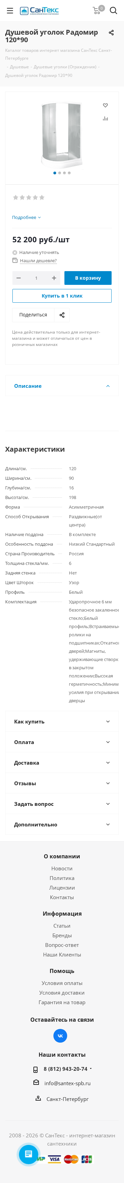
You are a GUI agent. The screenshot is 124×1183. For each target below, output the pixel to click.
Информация (62, 913)
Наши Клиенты (62, 954)
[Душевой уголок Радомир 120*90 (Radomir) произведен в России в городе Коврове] (62, 135)
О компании (62, 856)
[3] (29, 197)
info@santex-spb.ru (67, 1083)
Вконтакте (60, 1036)
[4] (35, 197)
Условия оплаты (62, 982)
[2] (22, 197)
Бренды (62, 935)
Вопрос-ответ (62, 944)
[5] (42, 197)
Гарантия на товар (62, 1002)
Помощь (62, 971)
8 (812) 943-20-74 (65, 1068)
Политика (62, 877)
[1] (16, 197)
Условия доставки (62, 992)
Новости (62, 868)
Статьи (62, 925)
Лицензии (62, 887)
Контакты (62, 897)
